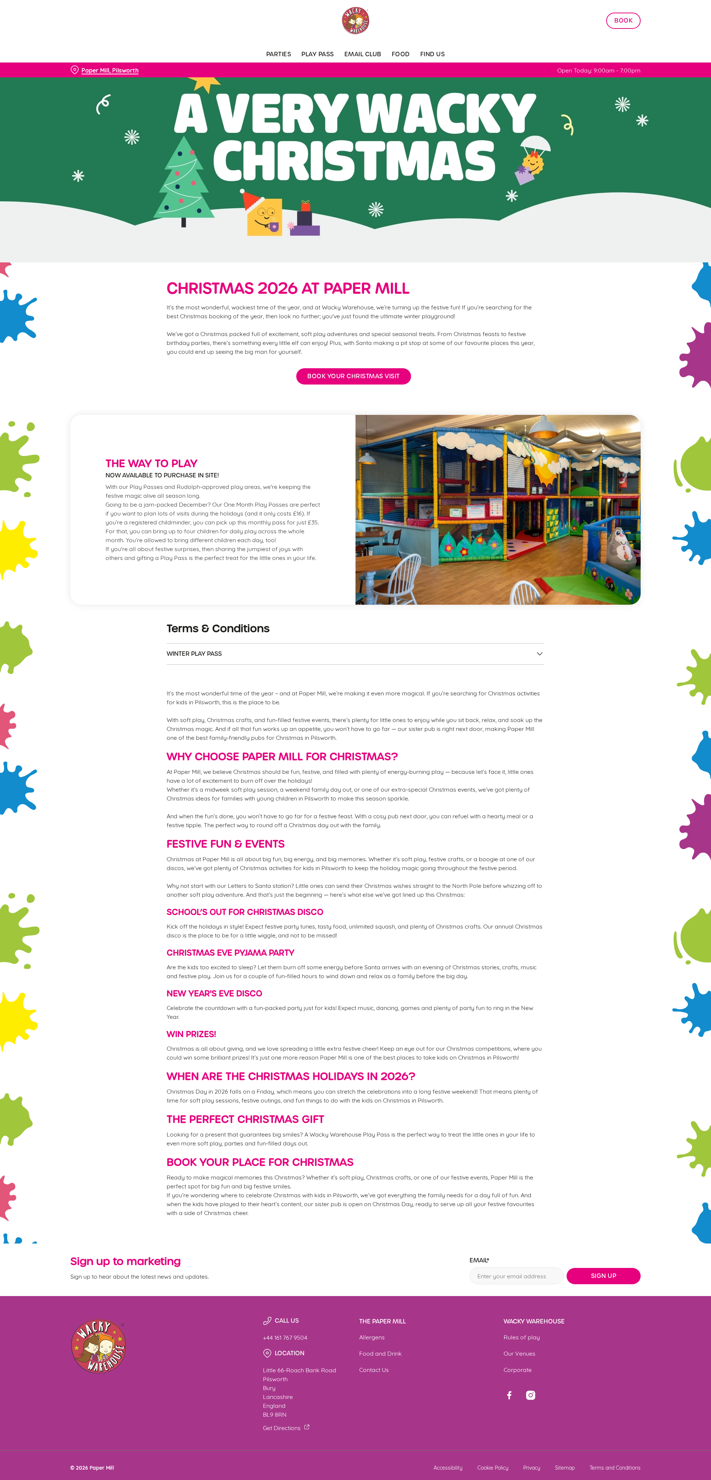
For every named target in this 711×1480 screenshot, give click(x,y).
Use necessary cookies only (599, 44)
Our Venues (519, 1353)
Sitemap (565, 1467)
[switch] (263, 68)
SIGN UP (604, 1276)
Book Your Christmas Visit (353, 376)
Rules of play (522, 1336)
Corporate (518, 1369)
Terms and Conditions (615, 1467)
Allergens (372, 1336)
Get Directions (282, 1427)
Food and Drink (380, 1353)
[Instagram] (530, 1395)
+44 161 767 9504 (285, 1337)
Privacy (531, 1467)
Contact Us (374, 1369)
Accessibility (448, 1467)
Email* (479, 1260)
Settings (430, 69)
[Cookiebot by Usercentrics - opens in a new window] (98, 68)
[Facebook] (509, 1395)
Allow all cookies (599, 19)
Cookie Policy (492, 1467)
